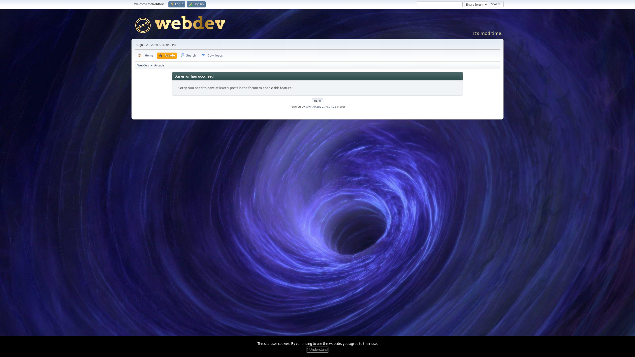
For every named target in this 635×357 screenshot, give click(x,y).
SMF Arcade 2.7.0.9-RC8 (321, 106)
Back (317, 101)
